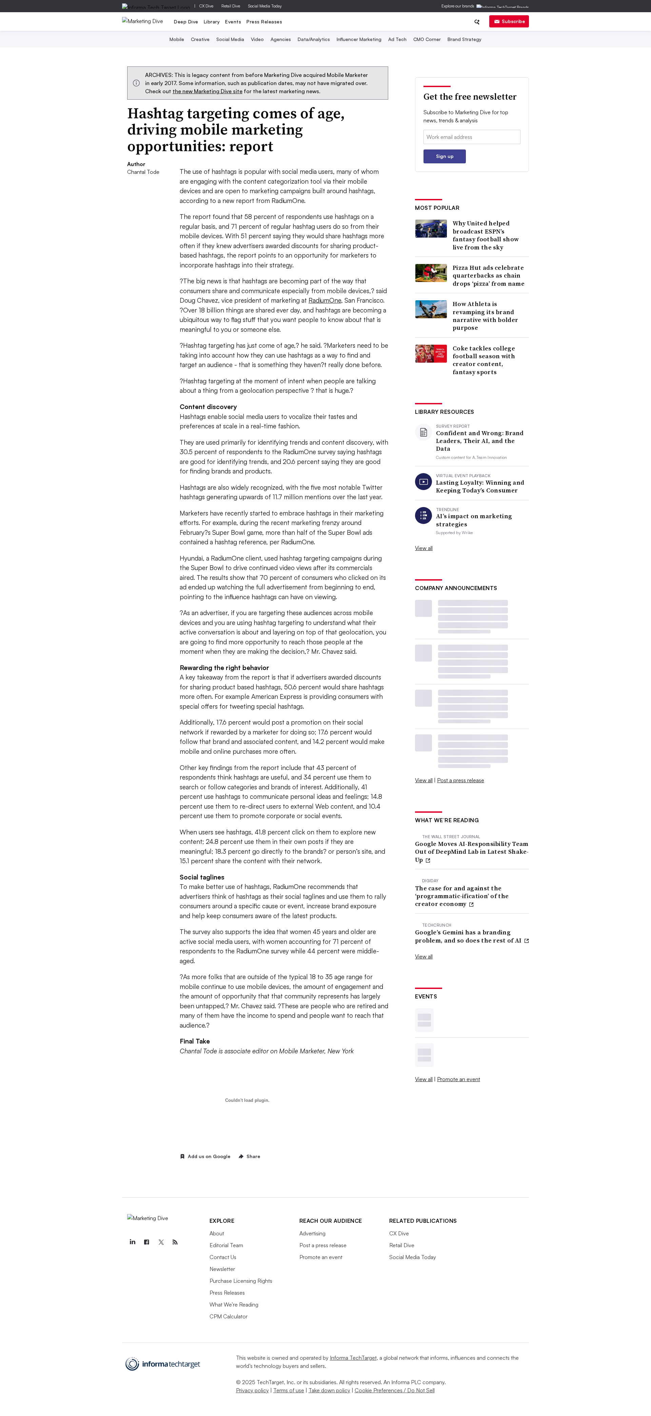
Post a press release (460, 780)
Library (212, 21)
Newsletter (222, 1269)
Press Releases (264, 21)
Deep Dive (186, 21)
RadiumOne (325, 300)
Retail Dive (230, 5)
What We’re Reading (234, 1304)
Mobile (177, 39)
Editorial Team (226, 1245)
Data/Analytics (314, 39)
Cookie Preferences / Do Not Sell (395, 1390)
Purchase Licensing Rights (241, 1280)
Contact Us (223, 1257)
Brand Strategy (464, 39)
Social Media (230, 39)
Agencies (281, 39)
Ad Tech (397, 39)
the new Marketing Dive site (207, 91)
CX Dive (206, 5)
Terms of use (288, 1390)
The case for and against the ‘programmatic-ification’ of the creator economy (462, 896)
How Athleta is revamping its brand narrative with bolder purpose (485, 316)
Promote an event (458, 1079)
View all (424, 548)
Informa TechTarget (353, 1357)
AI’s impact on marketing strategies (474, 520)
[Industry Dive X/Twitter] (161, 1242)
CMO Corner (427, 39)
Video (257, 39)
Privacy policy (252, 1390)
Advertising (312, 1233)
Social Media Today (265, 5)
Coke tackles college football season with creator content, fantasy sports (484, 360)
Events (233, 21)
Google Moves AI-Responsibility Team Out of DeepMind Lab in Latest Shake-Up (472, 852)
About (217, 1233)
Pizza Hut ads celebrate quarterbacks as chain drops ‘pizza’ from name (489, 275)
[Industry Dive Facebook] (147, 1242)
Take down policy (329, 1390)
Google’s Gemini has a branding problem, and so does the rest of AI (469, 936)
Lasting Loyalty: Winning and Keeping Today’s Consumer (480, 486)
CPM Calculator (229, 1316)
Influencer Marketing (359, 39)
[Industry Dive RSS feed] (175, 1242)
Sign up (445, 156)
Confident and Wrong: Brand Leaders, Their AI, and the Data (480, 441)
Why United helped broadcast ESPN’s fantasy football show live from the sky (486, 235)
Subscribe (513, 21)
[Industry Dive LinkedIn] (132, 1242)
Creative (200, 39)
